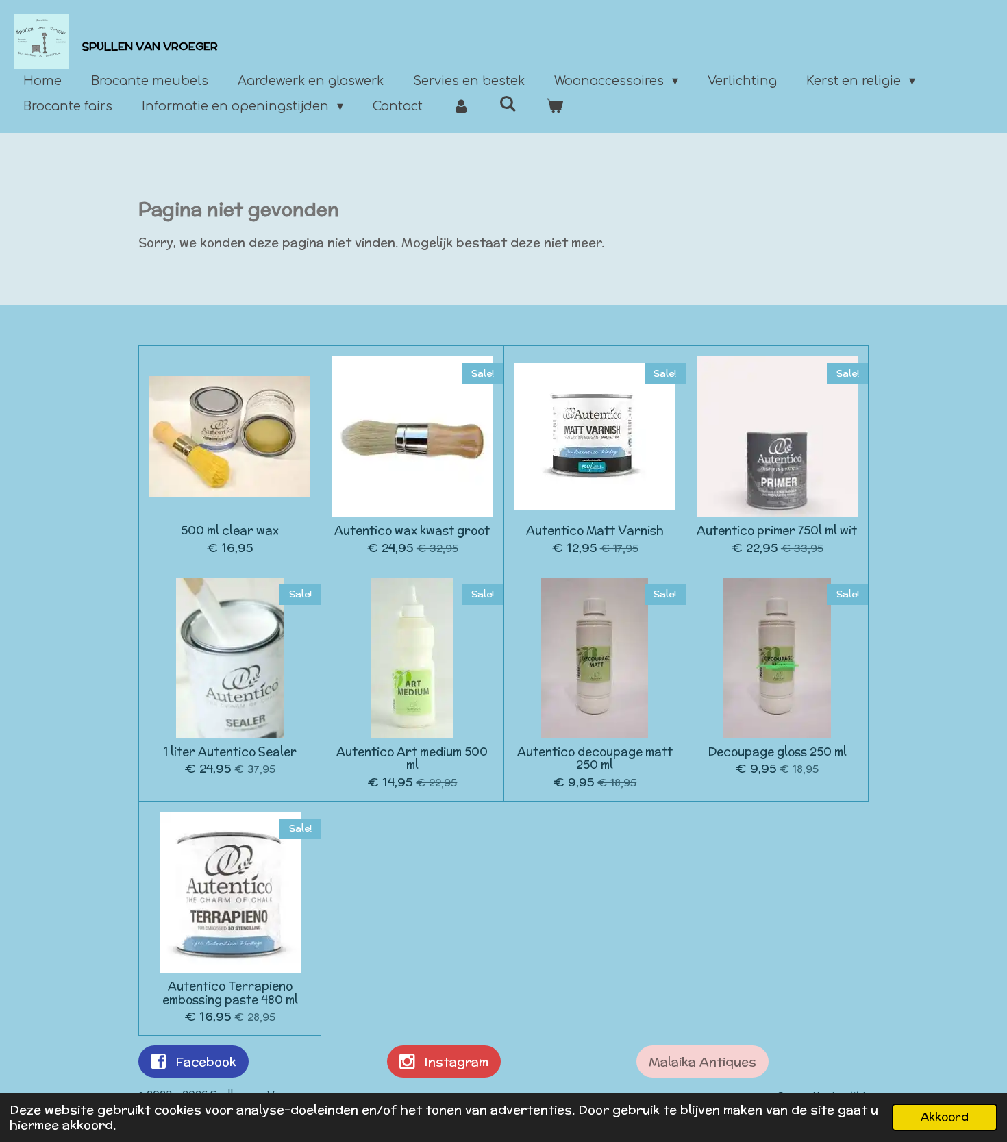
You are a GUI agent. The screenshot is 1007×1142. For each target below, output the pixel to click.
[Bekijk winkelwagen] (554, 106)
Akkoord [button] (945, 1116)
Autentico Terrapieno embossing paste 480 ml (230, 993)
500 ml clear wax (230, 531)
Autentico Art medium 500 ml (412, 758)
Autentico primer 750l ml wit (777, 531)
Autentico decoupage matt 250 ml (595, 758)
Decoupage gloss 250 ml (777, 752)
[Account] (461, 106)
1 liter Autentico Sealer (230, 752)
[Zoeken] (507, 104)
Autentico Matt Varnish (595, 531)
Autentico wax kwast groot (412, 531)
